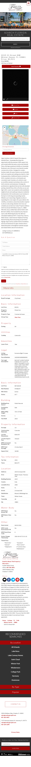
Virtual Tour (16, 105)
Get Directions (9, 153)
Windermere (15, 668)
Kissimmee (15, 680)
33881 (15, 622)
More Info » (5, 563)
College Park (15, 672)
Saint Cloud (15, 659)
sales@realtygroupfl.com (8, 715)
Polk (18, 620)
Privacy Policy (7, 277)
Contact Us (15, 704)
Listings (9, 620)
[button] (15, 44)
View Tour (18, 317)
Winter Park (15, 664)
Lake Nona (15, 651)
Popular (15, 692)
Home (4, 620)
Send (3, 281)
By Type (15, 687)
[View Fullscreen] (4, 133)
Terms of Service (23, 283)
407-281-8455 (11, 567)
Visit (16, 113)
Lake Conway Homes (15, 655)
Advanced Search (15, 47)
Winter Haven (8, 622)
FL (14, 620)
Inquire (16, 109)
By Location (15, 642)
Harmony (15, 676)
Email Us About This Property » (11, 561)
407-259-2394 (5, 724)
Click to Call (16, 117)
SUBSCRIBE (15, 748)
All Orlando (15, 647)
